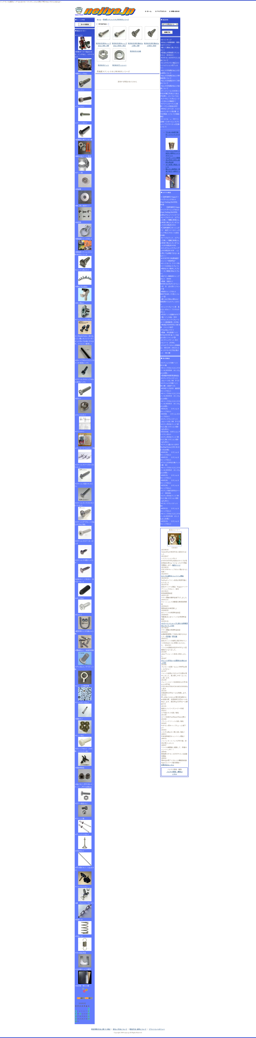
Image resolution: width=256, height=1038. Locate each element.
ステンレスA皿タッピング (84, 561)
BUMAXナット (103, 65)
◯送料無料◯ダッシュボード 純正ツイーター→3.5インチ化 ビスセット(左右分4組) (170, 231)
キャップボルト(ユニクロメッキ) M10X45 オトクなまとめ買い (170, 470)
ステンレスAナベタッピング (84, 542)
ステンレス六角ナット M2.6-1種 (169, 364)
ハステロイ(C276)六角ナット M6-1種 (169, 351)
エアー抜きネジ (81, 803)
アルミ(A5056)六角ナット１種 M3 (170, 464)
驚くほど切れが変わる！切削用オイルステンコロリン (169, 301)
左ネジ (78, 398)
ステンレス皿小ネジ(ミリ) (84, 485)
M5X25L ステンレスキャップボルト (169, 410)
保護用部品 (80, 768)
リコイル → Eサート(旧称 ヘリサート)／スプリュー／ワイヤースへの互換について (169, 123)
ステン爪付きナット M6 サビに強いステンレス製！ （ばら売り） (170, 439)
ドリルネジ (80, 431)
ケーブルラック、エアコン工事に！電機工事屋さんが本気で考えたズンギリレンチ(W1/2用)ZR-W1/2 (169, 221)
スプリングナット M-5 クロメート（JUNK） (169, 341)
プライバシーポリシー (157, 1029)
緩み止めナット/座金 (83, 156)
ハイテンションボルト (84, 319)
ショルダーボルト (82, 702)
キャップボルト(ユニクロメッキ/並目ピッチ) (84, 361)
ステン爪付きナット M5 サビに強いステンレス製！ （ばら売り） (170, 426)
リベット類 (80, 819)
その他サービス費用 (83, 969)
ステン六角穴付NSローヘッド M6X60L (170, 492)
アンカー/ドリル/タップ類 (85, 448)
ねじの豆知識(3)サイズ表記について (170, 82)
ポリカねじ (80, 598)
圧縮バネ (79, 920)
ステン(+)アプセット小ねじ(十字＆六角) (84, 523)
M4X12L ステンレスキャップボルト (169, 458)
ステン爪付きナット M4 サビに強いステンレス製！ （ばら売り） (170, 498)
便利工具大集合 (81, 286)
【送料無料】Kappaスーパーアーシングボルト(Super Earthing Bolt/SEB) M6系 (169, 201)
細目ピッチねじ (81, 73)
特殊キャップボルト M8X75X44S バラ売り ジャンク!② (169, 294)
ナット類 (79, 173)
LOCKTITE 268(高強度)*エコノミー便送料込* (169, 259)
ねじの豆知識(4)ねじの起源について (170, 87)
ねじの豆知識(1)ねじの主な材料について (170, 72)
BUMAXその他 (135, 51)
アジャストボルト (82, 834)
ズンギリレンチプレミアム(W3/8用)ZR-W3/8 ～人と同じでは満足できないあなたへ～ (169, 252)
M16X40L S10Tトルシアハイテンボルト (170, 433)
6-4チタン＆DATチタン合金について (170, 59)
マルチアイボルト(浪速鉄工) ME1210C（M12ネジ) (170, 346)
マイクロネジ (81, 415)
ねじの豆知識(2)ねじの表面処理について (170, 77)
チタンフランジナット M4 (169, 504)
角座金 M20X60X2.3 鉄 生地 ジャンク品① (170, 326)
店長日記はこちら (167, 765)
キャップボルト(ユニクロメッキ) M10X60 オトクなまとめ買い (170, 370)
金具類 (78, 222)
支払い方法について (120, 1029)
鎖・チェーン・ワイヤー (85, 903)
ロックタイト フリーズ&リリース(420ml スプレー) (169, 264)
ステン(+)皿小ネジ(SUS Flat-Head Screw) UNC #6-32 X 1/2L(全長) (169, 447)
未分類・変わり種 (82, 986)
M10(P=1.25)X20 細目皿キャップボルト (170, 389)
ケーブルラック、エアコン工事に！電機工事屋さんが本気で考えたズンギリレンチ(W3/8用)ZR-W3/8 (169, 241)
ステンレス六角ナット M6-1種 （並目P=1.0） (169, 384)
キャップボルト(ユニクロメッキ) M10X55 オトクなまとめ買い (170, 403)
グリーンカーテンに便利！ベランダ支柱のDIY (169, 105)
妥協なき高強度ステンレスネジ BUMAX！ (169, 54)
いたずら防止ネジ (82, 270)
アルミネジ (80, 106)
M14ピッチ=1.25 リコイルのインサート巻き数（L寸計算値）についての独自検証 (170, 112)
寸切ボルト (80, 851)
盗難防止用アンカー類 (84, 140)
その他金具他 (81, 953)
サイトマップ (166, 40)
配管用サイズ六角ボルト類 (84, 632)
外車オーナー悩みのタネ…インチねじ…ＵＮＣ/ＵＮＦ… (84, 54)
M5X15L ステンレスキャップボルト (169, 522)
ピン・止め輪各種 (82, 686)
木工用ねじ (80, 303)
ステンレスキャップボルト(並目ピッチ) (84, 380)
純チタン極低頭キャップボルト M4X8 (169, 277)
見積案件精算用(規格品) (170, 376)
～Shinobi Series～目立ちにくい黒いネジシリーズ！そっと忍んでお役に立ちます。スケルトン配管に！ (84, 340)
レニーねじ (80, 735)
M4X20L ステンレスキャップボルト (169, 481)
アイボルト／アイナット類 (84, 668)
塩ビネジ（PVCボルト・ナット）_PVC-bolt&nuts (84, 785)
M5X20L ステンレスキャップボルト (169, 487)
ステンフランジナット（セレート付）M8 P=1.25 (170, 420)
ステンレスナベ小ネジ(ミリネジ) (84, 466)
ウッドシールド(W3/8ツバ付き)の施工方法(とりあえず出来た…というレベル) (170, 93)
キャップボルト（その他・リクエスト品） (83, 750)
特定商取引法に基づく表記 (100, 1029)
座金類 (78, 189)
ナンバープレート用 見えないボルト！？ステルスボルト (169, 309)
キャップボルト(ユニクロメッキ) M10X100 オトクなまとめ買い (170, 516)
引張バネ (79, 936)
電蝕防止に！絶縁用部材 (85, 650)
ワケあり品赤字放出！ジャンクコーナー (173, 134)
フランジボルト (81, 123)
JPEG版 (174, 636)
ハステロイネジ (81, 887)
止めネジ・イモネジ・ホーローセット (84, 580)
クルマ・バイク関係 (173, 158)
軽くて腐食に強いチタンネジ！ (169, 49)
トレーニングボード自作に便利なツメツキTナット (173, 153)
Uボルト (79, 615)
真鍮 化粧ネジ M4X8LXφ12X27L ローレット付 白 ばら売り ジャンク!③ (170, 285)
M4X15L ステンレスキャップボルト (169, 476)
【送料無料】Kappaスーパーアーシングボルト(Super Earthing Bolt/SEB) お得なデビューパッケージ (170, 211)
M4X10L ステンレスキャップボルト (169, 453)
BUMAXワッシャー (119, 65)
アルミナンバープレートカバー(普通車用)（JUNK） (170, 321)
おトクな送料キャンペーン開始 (172, 576)
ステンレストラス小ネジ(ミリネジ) (84, 504)
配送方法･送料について (138, 1029)
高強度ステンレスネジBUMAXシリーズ (83, 253)
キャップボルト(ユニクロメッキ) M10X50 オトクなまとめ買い (170, 396)
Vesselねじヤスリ (168, 330)
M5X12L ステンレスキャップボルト (169, 510)
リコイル (79, 35)
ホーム (99, 19)
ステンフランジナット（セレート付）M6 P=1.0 (169, 379)
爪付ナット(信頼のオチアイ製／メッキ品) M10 (170, 316)
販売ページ (176, 565)
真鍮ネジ (79, 719)
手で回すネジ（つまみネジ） (84, 869)
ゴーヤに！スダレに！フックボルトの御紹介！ (169, 100)
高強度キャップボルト (84, 239)
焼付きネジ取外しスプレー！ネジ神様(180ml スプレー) (170, 271)
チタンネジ (80, 90)
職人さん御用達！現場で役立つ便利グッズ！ (173, 171)
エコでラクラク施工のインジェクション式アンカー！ (169, 65)
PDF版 (168, 636)
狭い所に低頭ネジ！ (83, 206)
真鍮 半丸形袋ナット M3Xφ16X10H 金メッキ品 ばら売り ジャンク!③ (170, 335)
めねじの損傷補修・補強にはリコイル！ (169, 43)
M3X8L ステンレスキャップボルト (170, 415)
